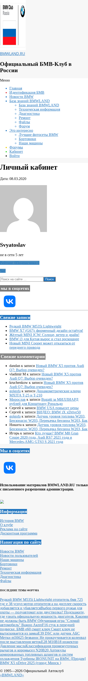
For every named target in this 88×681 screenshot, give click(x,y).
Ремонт (6, 568)
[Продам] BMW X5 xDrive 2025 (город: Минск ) (43, 661)
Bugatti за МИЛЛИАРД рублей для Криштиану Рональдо (43, 401)
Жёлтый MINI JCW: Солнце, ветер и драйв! (44, 335)
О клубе (6, 525)
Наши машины (12, 560)
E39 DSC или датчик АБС (59, 633)
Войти (14, 156)
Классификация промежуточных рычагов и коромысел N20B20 (39, 648)
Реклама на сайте (13, 529)
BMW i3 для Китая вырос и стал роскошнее (44, 339)
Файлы (5, 581)
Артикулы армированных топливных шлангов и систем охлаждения (36, 654)
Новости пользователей (19, 556)
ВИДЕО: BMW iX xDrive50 (59, 412)
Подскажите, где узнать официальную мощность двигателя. (42, 614)
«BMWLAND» (12, 675)
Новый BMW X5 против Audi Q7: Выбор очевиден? (45, 376)
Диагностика (10, 577)
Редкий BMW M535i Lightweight (35, 326)
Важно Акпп (31, 625)
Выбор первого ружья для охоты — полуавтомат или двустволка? (41, 610)
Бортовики (8, 564)
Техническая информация (20, 572)
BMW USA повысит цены (58, 408)
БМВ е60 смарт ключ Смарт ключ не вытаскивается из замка (37, 631)
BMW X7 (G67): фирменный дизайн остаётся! (46, 331)
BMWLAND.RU (12, 53)
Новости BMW (12, 551)
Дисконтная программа (18, 533)
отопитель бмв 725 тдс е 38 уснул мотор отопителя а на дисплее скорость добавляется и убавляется (43, 604)
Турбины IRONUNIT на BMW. (45, 659)
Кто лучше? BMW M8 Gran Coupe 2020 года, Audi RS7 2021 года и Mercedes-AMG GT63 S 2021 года (43, 437)
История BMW (12, 521)
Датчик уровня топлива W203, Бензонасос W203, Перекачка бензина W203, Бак (48, 418)
